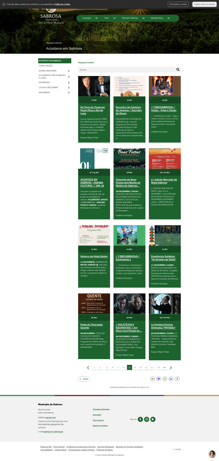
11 (140, 367)
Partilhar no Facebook (177, 378)
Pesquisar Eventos (86, 62)
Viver (106, 18)
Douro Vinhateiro (47, 71)
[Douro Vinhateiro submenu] (68, 70)
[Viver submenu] (114, 18)
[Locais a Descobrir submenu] (68, 87)
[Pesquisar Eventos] (178, 69)
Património (44, 82)
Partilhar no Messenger (158, 378)
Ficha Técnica (59, 447)
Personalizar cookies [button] (178, 4)
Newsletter (97, 415)
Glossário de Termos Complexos (129, 447)
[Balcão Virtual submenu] (168, 18)
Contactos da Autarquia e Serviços (81, 447)
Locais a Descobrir (48, 87)
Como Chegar (45, 66)
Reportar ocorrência (100, 426)
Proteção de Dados (104, 450)
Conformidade (60, 450)
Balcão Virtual (157, 18)
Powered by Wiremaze (177, 449)
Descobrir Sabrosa (130, 18)
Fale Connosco (98, 420)
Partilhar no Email (152, 378)
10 (135, 367)
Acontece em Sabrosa (50, 61)
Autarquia (86, 18)
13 (152, 367)
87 (159, 367)
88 (164, 367)
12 (146, 367)
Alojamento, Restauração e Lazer (52, 76)
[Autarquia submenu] (96, 18)
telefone (47, 417)
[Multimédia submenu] (68, 92)
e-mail (50, 432)
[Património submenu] (68, 82)
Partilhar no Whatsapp (164, 378)
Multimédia (44, 92)
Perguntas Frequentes (101, 409)
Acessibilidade (46, 450)
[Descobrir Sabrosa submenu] (143, 18)
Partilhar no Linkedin (170, 378)
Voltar (85, 379)
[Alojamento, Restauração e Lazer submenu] (68, 76)
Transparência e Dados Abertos (81, 450)
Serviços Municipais (105, 447)
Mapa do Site (46, 447)
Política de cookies (62, 4)
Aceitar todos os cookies (204, 4)
